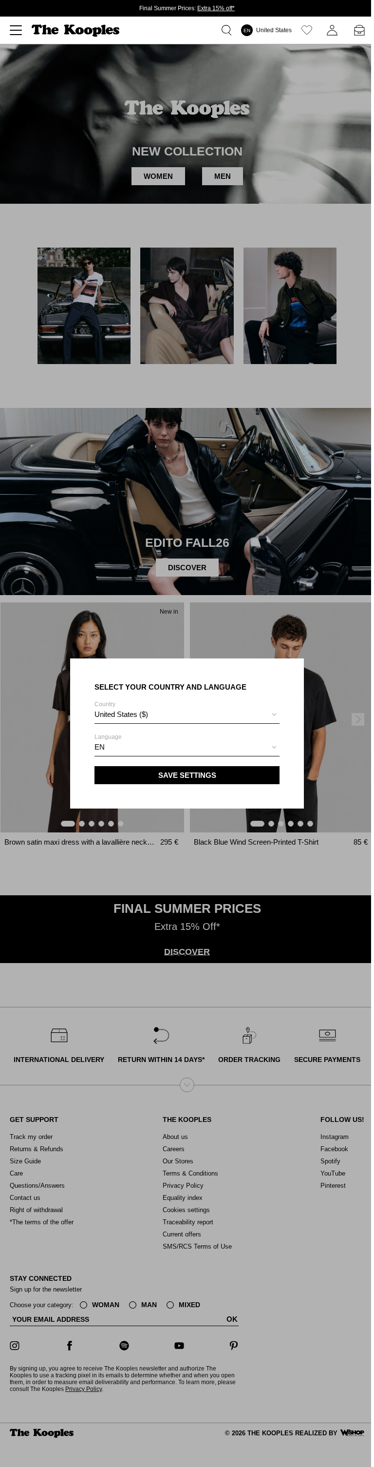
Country (121, 709)
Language (108, 742)
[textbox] (187, 714)
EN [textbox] (99, 747)
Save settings (187, 775)
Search (228, 30)
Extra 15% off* (216, 8)
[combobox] (187, 716)
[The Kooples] (77, 30)
